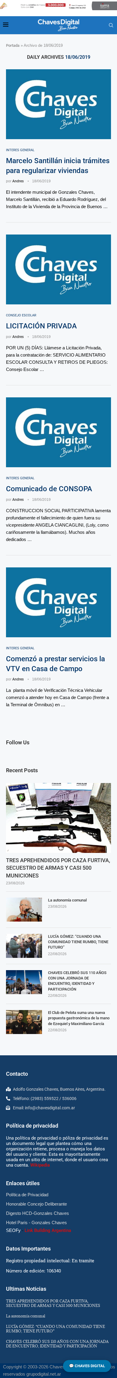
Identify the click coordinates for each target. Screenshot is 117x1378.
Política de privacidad (32, 1125)
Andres (18, 181)
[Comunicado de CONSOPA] (58, 432)
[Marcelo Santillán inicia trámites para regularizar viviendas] (58, 104)
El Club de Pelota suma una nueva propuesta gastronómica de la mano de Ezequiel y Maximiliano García (79, 1018)
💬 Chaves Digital (87, 1366)
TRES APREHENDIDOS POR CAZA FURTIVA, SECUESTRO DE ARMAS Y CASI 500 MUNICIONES (58, 867)
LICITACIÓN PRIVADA (41, 326)
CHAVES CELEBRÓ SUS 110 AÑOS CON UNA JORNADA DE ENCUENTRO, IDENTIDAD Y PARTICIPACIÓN (77, 980)
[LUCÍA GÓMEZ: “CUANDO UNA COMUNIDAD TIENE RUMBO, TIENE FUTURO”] (24, 946)
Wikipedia (40, 1165)
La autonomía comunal (67, 900)
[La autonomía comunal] (24, 910)
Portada (13, 45)
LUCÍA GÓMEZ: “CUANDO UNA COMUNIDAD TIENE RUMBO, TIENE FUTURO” (78, 941)
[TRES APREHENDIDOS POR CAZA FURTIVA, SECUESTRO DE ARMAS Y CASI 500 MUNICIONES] (58, 818)
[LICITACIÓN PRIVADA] (58, 269)
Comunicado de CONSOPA (49, 489)
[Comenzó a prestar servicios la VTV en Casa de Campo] (58, 602)
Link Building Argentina (48, 1230)
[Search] (111, 25)
